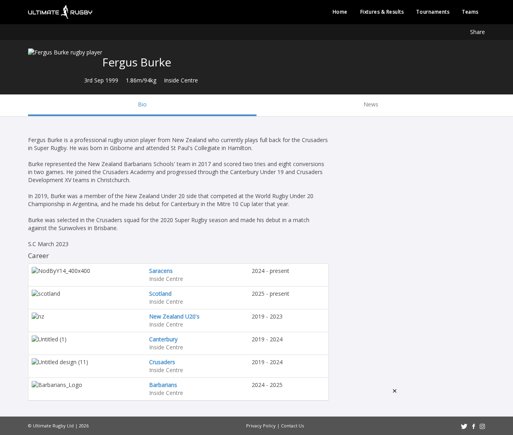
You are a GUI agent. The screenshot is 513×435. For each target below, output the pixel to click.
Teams (470, 11)
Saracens (161, 271)
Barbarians (163, 385)
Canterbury (163, 339)
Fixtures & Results (382, 11)
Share (477, 32)
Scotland (160, 293)
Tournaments (432, 11)
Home (340, 11)
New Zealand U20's (174, 316)
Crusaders (162, 362)
